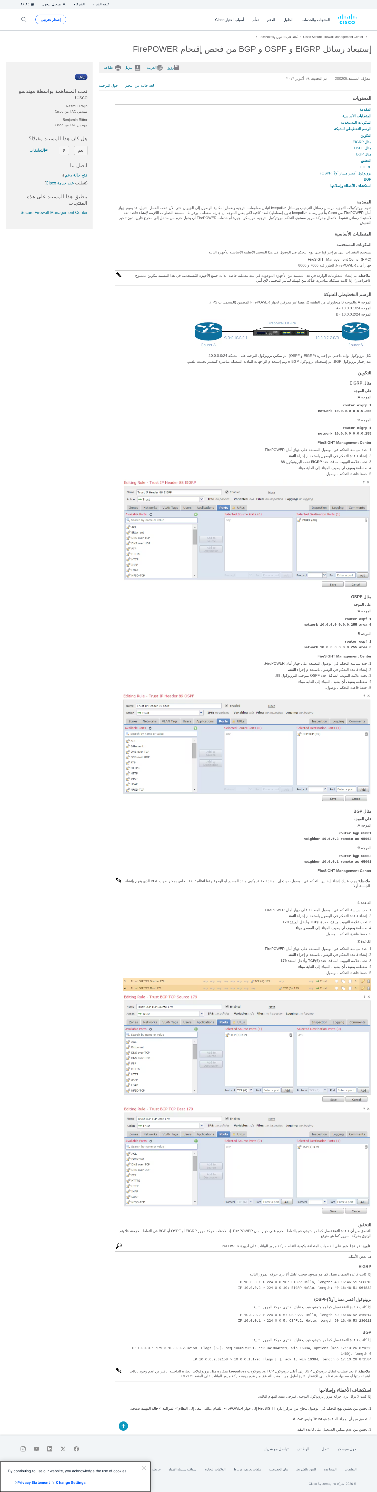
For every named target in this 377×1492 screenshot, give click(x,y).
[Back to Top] (123, 1426)
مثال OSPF (362, 148)
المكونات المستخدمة (356, 122)
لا (64, 150)
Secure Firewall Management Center (54, 212)
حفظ (171, 68)
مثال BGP (363, 154)
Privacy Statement (33, 1482)
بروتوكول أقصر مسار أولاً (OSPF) (345, 173)
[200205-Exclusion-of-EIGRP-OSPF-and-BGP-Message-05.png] (247, 1213)
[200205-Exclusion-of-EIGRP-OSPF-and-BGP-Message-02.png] (247, 801)
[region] (75, 1476)
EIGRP (365, 167)
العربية (152, 67)
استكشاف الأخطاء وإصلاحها (350, 186)
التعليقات (37, 150)
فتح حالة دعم (76, 175)
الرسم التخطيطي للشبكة (352, 129)
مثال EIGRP (362, 142)
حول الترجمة (108, 85)
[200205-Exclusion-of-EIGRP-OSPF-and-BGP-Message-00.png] (282, 348)
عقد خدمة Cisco (60, 183)
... (370, 37)
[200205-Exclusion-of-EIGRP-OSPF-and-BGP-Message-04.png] (247, 1102)
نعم (80, 150)
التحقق (366, 161)
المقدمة (365, 109)
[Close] (144, 1467)
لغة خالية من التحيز (139, 85)
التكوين (366, 135)
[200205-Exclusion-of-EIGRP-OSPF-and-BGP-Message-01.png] (247, 587)
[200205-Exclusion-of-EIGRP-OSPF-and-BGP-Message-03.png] (247, 990)
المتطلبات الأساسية (356, 116)
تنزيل (128, 67)
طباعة (108, 67)
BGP (367, 179)
